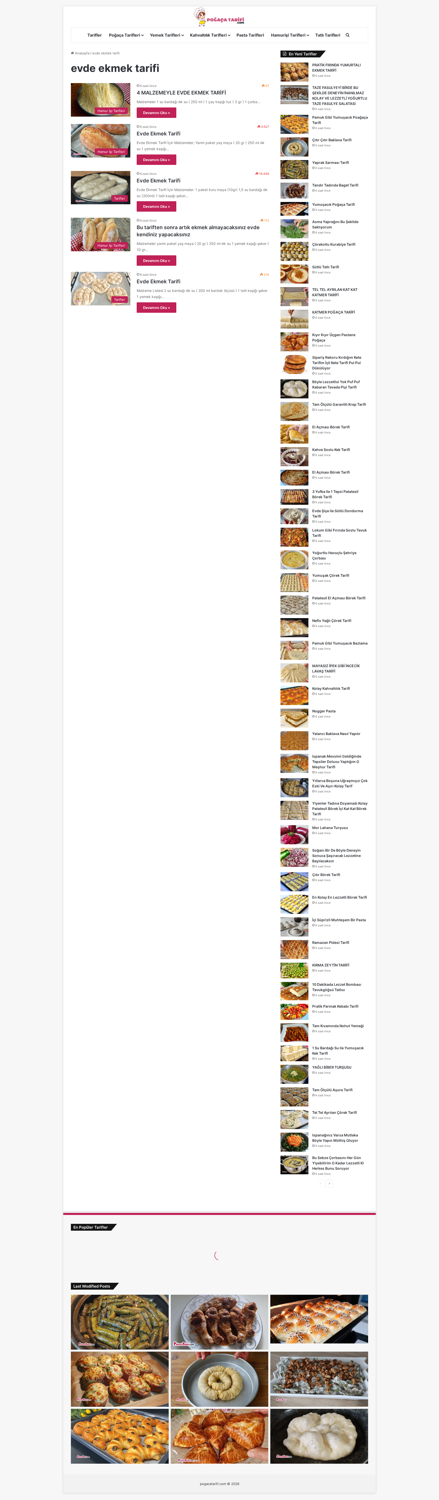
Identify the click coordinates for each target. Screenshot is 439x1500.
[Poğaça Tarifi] (219, 17)
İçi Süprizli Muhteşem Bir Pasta (339, 920)
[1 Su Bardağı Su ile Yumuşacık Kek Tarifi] (294, 1053)
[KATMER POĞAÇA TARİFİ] (294, 319)
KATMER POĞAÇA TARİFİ (333, 312)
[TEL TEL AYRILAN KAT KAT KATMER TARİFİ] (294, 296)
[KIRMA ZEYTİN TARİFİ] (294, 970)
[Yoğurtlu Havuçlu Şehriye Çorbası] (294, 559)
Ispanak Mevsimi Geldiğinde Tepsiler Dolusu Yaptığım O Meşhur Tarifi (336, 761)
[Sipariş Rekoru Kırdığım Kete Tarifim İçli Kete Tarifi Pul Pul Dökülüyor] (294, 364)
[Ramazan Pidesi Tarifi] (294, 949)
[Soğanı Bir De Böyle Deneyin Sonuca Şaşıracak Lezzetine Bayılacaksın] (294, 857)
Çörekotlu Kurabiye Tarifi (333, 244)
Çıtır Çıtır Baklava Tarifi (332, 140)
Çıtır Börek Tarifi (326, 874)
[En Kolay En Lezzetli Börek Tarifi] (294, 904)
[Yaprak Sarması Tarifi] (294, 169)
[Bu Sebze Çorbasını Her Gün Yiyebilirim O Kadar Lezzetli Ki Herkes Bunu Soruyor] (294, 1164)
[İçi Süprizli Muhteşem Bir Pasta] (294, 926)
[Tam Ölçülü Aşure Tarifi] (294, 1096)
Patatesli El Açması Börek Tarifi (339, 598)
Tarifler (94, 35)
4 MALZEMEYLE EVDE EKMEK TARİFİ (181, 93)
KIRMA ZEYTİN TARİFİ (330, 965)
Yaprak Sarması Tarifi (330, 162)
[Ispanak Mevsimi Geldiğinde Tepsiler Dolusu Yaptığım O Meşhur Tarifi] (294, 763)
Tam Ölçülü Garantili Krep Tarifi (339, 404)
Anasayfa (81, 53)
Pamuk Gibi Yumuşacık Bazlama (340, 643)
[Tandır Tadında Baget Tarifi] (294, 190)
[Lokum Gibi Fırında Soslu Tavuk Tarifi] (294, 537)
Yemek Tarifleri (165, 35)
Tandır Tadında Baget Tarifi (335, 185)
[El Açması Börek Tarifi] (294, 434)
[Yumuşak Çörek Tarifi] (294, 582)
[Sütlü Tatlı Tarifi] (294, 274)
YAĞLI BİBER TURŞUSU (331, 1067)
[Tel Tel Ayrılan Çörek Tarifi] (294, 1119)
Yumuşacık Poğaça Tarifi (333, 204)
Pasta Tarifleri (250, 35)
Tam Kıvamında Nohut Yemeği (338, 1026)
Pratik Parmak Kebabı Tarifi (335, 1006)
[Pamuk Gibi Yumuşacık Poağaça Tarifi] (294, 124)
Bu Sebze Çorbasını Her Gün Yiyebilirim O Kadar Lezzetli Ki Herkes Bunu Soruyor (338, 1162)
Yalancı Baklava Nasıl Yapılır (336, 733)
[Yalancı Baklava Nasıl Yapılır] (294, 740)
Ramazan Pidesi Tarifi (330, 942)
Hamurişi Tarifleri (288, 35)
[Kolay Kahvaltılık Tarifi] (294, 695)
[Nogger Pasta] (294, 718)
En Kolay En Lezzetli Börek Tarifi (339, 897)
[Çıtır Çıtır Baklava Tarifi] (294, 147)
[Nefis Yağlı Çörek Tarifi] (294, 627)
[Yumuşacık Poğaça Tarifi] (294, 209)
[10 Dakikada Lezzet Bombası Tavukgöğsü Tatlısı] (294, 991)
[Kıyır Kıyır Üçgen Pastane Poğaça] (294, 341)
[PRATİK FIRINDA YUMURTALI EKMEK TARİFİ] (294, 72)
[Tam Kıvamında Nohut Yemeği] (294, 1032)
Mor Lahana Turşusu (330, 827)
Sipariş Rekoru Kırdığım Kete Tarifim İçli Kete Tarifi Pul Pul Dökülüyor (336, 362)
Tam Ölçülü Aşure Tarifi (332, 1090)
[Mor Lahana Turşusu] (294, 834)
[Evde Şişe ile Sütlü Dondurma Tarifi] (294, 516)
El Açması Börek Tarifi (331, 427)
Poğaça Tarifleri (124, 35)
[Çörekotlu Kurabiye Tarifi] (294, 251)
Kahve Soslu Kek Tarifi (331, 449)
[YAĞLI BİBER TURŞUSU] (294, 1074)
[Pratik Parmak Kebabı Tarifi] (294, 1012)
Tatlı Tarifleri (327, 35)
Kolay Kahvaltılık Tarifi (331, 688)
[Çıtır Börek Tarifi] (294, 881)
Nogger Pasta (324, 711)
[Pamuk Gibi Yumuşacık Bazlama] (294, 650)
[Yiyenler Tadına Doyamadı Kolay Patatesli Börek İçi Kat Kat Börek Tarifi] (294, 810)
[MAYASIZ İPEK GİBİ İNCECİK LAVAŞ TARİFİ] (294, 672)
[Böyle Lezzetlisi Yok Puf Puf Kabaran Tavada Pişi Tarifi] (294, 388)
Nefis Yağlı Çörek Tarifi (331, 620)
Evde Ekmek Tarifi (158, 134)
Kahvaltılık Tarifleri (208, 35)
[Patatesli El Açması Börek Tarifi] (294, 605)
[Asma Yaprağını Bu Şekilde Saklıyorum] (294, 228)
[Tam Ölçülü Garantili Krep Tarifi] (294, 411)
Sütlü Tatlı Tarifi (325, 267)
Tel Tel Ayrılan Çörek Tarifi (334, 1112)
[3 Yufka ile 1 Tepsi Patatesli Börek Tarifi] (294, 497)
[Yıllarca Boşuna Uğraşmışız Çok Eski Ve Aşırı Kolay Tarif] (294, 787)
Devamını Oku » (156, 113)
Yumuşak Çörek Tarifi (330, 575)
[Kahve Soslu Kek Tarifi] (294, 456)
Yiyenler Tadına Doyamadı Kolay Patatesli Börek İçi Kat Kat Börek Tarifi (340, 808)
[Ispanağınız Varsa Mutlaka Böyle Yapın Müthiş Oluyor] (294, 1142)
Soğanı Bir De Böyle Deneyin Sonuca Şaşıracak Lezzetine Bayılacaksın (336, 855)
